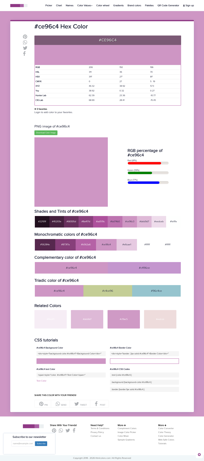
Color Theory (164, 432)
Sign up (189, 5)
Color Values (84, 5)
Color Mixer (123, 436)
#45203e (56, 221)
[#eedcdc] (162, 311)
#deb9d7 (144, 221)
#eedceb (159, 221)
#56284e (45, 244)
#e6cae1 (126, 244)
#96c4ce (156, 291)
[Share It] (24, 54)
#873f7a (65, 244)
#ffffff (147, 244)
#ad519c (100, 221)
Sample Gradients (126, 439)
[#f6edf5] (52, 311)
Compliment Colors (127, 428)
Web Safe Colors (166, 439)
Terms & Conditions (100, 428)
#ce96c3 (129, 221)
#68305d (71, 221)
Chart (59, 5)
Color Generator (166, 436)
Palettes (149, 5)
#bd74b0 (115, 221)
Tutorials (162, 443)
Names (69, 5)
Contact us (96, 436)
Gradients (118, 5)
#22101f (42, 221)
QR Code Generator (168, 5)
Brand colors (134, 5)
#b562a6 (86, 244)
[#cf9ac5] (125, 311)
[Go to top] (199, 454)
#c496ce (144, 268)
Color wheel (102, 5)
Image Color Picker (127, 432)
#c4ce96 (107, 291)
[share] (25, 43)
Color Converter (166, 428)
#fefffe (173, 221)
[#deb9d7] (89, 311)
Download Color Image (46, 133)
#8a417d (85, 221)
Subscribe (41, 443)
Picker (48, 5)
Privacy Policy (97, 432)
